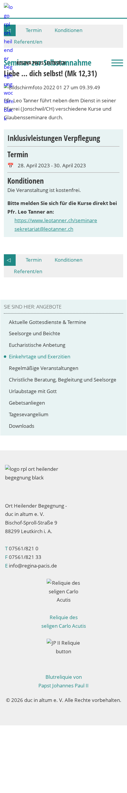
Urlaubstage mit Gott (34, 391)
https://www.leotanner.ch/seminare (55, 220)
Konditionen (68, 259)
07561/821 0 (23, 548)
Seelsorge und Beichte (35, 333)
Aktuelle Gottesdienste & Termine (48, 322)
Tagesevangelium (29, 414)
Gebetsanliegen (28, 402)
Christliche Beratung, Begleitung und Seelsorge (63, 379)
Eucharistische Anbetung (38, 344)
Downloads (22, 425)
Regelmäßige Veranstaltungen (44, 368)
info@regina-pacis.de (33, 565)
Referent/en (28, 271)
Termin (34, 259)
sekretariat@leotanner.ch (43, 228)
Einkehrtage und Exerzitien (40, 356)
